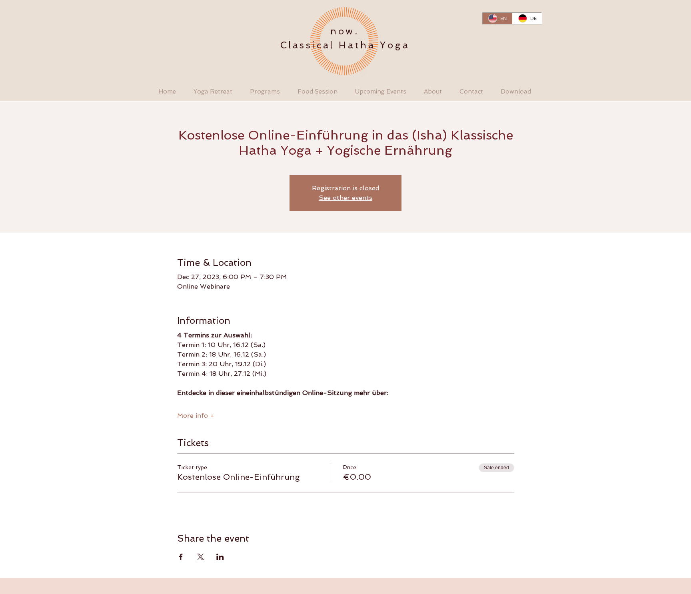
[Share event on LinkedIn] (220, 557)
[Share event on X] (200, 557)
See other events (345, 197)
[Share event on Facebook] (181, 557)
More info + (195, 415)
